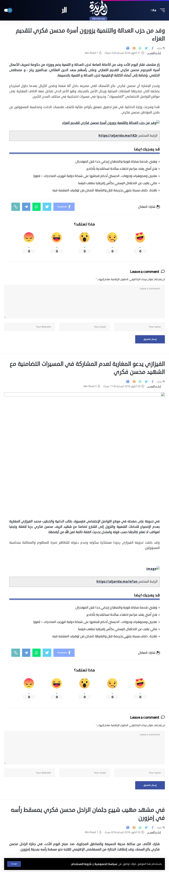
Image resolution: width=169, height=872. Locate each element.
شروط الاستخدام (81, 863)
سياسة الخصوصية (105, 863)
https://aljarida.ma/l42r (118, 135)
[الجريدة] (84, 10)
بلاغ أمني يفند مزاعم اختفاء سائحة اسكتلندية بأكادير (122, 168)
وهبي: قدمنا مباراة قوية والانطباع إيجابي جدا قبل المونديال (116, 161)
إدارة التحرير (154, 52)
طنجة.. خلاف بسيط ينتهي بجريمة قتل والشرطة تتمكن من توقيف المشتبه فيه (104, 190)
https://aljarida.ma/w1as (116, 581)
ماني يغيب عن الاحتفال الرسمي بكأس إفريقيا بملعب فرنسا (117, 183)
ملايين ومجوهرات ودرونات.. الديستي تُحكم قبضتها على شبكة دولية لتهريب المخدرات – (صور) (95, 176)
